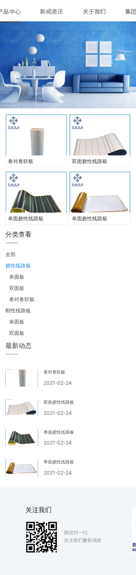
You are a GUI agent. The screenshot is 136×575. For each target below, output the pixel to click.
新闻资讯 (51, 11)
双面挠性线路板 (89, 161)
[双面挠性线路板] (100, 134)
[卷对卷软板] (36, 134)
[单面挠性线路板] (36, 192)
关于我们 (94, 11)
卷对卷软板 (20, 161)
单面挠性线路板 (26, 218)
